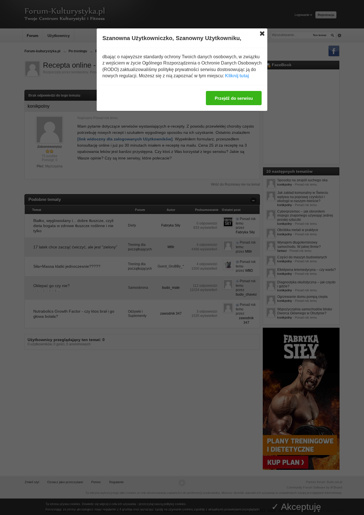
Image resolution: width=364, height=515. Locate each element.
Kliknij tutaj (237, 75)
